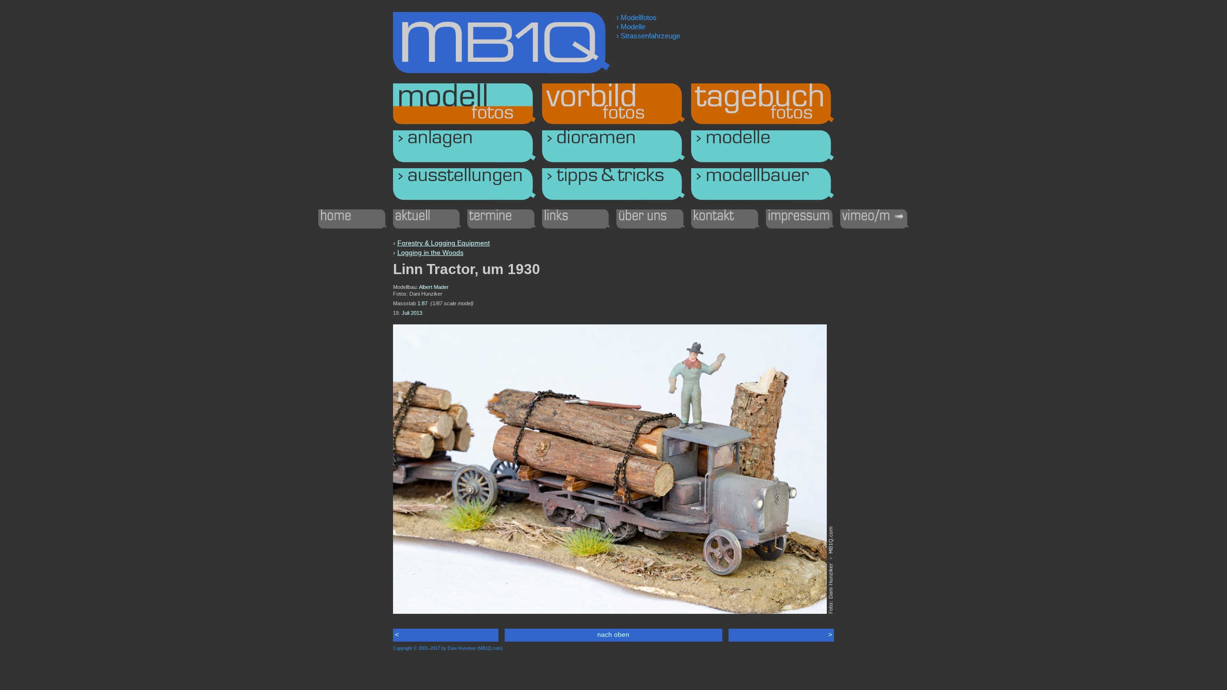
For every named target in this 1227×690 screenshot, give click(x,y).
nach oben (613, 634)
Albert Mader (434, 287)
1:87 (422, 303)
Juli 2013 (412, 313)
